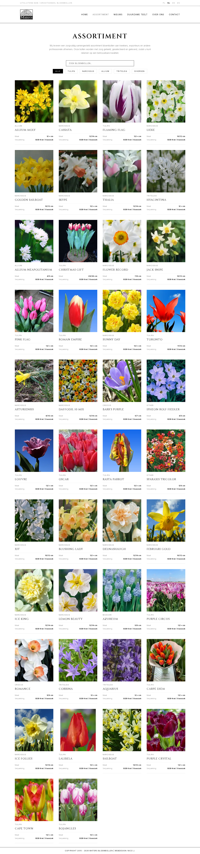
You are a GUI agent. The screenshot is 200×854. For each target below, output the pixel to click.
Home (84, 14)
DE (173, 3)
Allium (105, 71)
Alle (57, 71)
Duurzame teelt (137, 14)
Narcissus (88, 71)
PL (164, 3)
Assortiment (101, 14)
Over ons (158, 14)
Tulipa (71, 71)
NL (168, 3)
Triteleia (121, 71)
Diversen (139, 71)
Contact (174, 14)
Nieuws (118, 14)
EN (178, 3)
